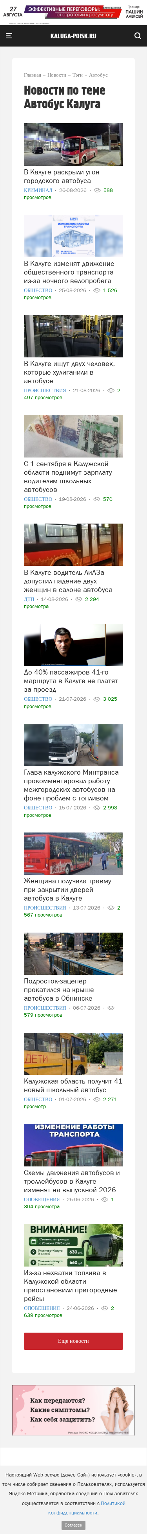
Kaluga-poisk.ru (73, 36)
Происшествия (45, 390)
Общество (38, 290)
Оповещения (42, 1199)
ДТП (29, 599)
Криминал (39, 190)
